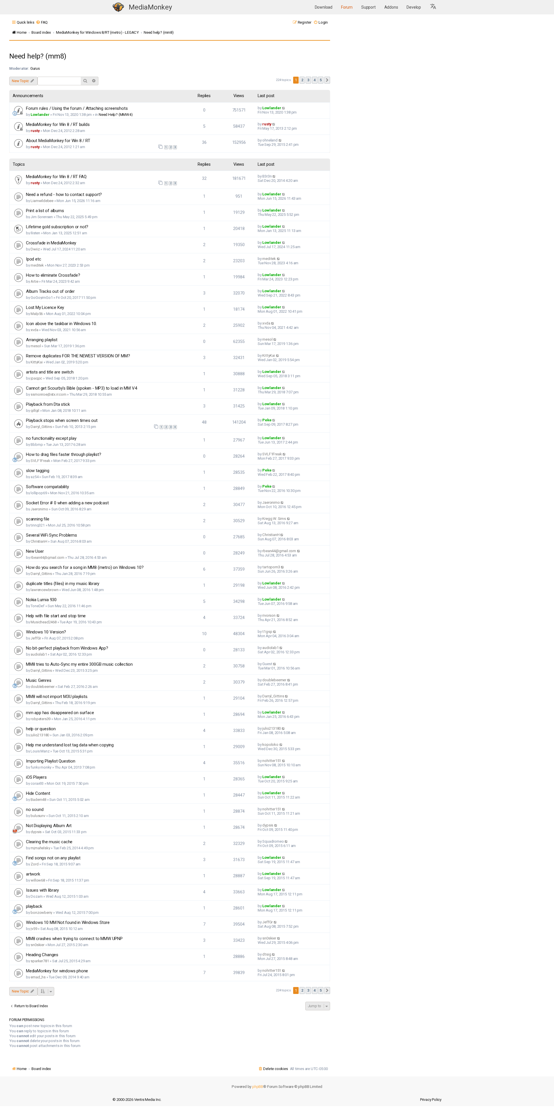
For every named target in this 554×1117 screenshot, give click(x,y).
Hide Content (38, 793)
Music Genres (38, 680)
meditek (37, 265)
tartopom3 (271, 567)
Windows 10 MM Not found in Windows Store (68, 922)
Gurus (35, 68)
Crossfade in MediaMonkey (51, 243)
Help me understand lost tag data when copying (70, 745)
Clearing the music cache (49, 841)
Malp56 (37, 314)
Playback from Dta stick (48, 404)
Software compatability (47, 486)
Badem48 (38, 799)
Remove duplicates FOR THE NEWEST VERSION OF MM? (78, 356)
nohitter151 (271, 760)
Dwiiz (35, 249)
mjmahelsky (40, 848)
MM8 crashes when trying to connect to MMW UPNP (74, 938)
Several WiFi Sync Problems (51, 535)
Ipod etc (33, 259)
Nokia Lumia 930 (41, 599)
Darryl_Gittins (41, 426)
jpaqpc (36, 378)
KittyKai (36, 362)
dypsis (36, 832)
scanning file (37, 519)
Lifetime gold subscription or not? (57, 226)
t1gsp (267, 631)
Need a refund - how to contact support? (64, 194)
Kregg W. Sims (274, 518)
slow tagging (37, 470)
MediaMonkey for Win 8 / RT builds (57, 124)
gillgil (35, 410)
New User (35, 551)
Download (323, 7)
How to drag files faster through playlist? (63, 454)
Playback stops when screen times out (62, 420)
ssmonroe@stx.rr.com (48, 394)
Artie (34, 281)
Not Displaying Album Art (49, 825)
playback (34, 906)
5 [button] (321, 80)
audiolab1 (39, 654)
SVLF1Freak (40, 461)
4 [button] (315, 80)
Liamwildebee (42, 201)
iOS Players (36, 777)
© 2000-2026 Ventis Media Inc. (137, 1099)
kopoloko (270, 744)
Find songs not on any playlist (53, 858)
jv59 (34, 929)
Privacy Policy (430, 1099)
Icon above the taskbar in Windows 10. (61, 323)
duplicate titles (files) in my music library (62, 583)
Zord (34, 864)
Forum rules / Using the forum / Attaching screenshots (77, 108)
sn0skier (37, 945)
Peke (266, 420)
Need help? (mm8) (37, 56)
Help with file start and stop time (56, 615)
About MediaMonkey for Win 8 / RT (58, 140)
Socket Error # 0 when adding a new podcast (67, 502)
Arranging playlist (41, 339)
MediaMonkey (150, 7)
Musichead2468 (43, 622)
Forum (347, 7)
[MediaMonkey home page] (118, 7)
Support (368, 7)
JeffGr (36, 638)
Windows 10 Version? (46, 632)
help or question (41, 728)
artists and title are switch (49, 372)
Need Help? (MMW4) (116, 114)
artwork (33, 874)
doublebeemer (43, 686)
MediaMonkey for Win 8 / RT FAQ (56, 176)
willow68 (38, 880)
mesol (36, 346)
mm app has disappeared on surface (60, 712)
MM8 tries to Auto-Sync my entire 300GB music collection (79, 664)
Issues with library (42, 890)
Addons (391, 7)
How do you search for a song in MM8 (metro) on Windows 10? (84, 567)
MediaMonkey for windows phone (57, 970)
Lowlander (40, 114)
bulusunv (38, 816)
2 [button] (302, 80)
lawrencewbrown (44, 590)
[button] (433, 7)
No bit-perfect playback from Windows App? (67, 648)
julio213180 (40, 735)
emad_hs (38, 977)
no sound (34, 809)
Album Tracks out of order (50, 291)
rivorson (268, 615)
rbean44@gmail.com (47, 557)
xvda (34, 330)
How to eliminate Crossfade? (53, 275)
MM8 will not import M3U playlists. (57, 696)
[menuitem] (42, 22)
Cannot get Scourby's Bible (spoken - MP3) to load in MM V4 (81, 388)
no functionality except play (51, 438)
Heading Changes (42, 954)
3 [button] (308, 80)
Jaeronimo (39, 509)
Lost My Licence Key (45, 307)
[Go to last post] (284, 108)
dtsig (266, 954)
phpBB (257, 1086)
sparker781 (40, 961)
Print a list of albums (45, 210)
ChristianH (39, 541)
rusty (35, 131)
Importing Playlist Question (50, 761)
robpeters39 (40, 719)
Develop (414, 7)
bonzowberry (41, 912)
